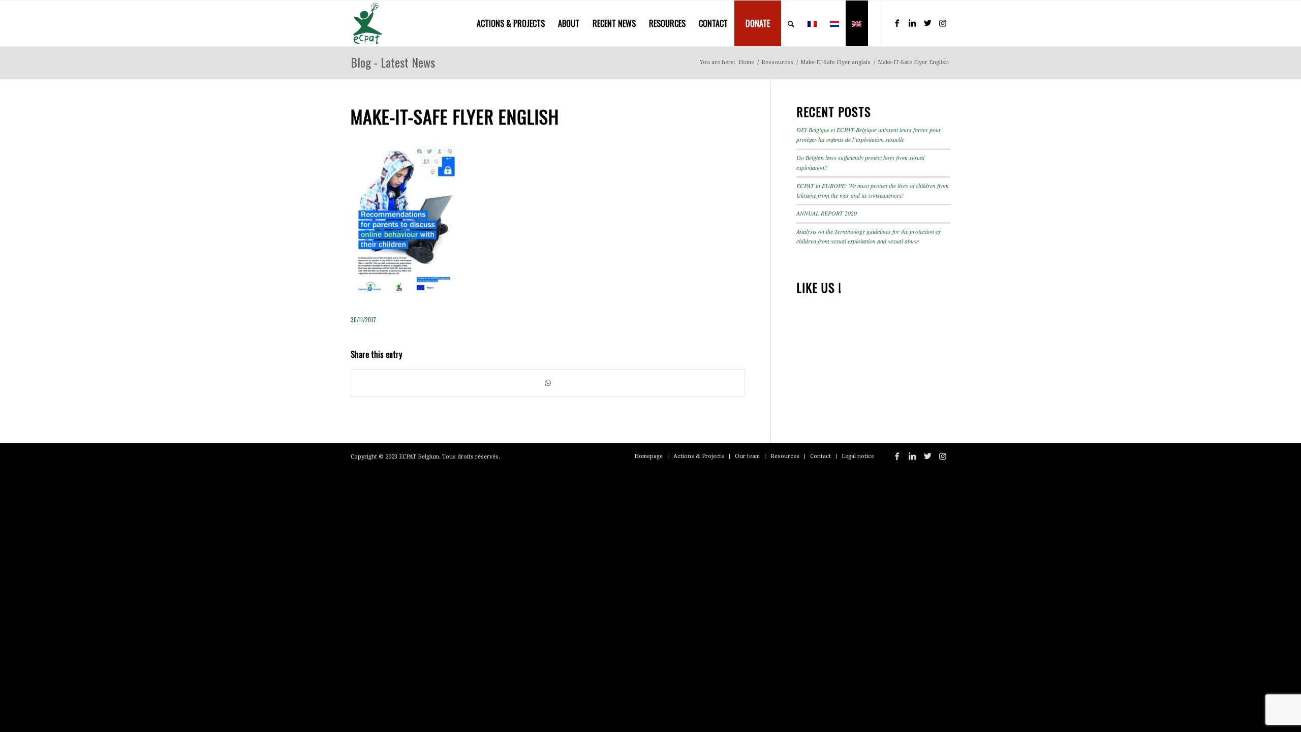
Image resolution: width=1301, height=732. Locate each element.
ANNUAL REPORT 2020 (826, 213)
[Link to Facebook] (897, 22)
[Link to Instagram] (942, 22)
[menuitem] (510, 23)
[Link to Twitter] (927, 22)
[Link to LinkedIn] (912, 22)
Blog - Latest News (393, 62)
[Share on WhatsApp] (548, 383)
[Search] (791, 23)
